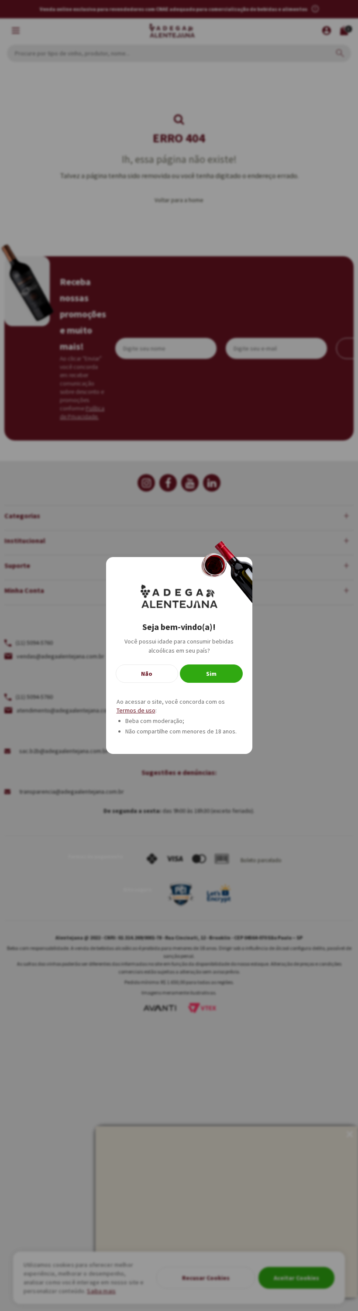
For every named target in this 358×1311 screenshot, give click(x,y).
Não (146, 674)
